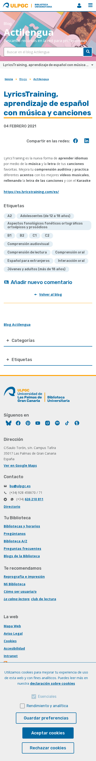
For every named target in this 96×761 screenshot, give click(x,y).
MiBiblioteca (79, 5)
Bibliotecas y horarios (22, 526)
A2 (9, 216)
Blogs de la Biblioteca (22, 556)
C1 (35, 236)
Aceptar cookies (48, 733)
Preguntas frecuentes (22, 548)
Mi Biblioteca (14, 584)
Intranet (11, 656)
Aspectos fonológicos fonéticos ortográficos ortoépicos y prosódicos (45, 225)
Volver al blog (50, 294)
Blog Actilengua (17, 324)
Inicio (9, 79)
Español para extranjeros (28, 261)
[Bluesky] (8, 423)
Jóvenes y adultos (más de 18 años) (36, 269)
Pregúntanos (15, 533)
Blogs (23, 79)
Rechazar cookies (48, 747)
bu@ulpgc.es (20, 486)
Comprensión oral (70, 252)
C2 (47, 236)
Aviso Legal (13, 633)
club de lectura (43, 599)
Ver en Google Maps (20, 465)
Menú (90, 5)
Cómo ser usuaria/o (20, 591)
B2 (22, 236)
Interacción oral (71, 261)
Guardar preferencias (46, 718)
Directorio (12, 506)
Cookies (10, 641)
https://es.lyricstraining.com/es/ (31, 191)
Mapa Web (12, 626)
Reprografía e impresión (24, 576)
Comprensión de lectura (27, 252)
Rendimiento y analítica (47, 706)
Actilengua (41, 79)
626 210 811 (34, 499)
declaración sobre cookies (52, 683)
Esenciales (47, 696)
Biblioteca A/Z (15, 541)
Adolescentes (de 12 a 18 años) (45, 216)
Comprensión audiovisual (28, 244)
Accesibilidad (14, 648)
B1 (9, 236)
